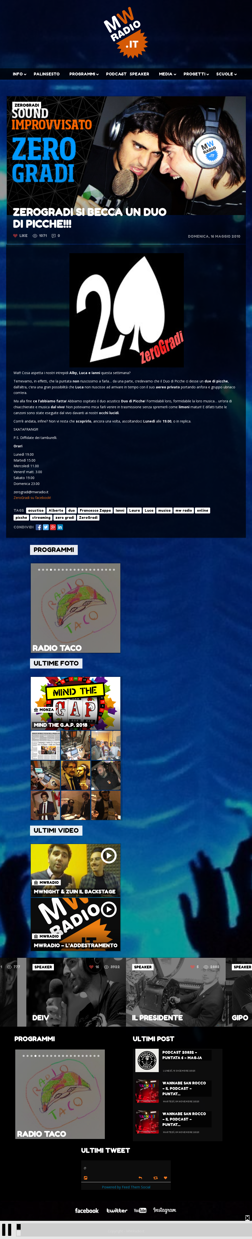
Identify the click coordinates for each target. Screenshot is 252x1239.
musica (164, 510)
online (202, 510)
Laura (134, 510)
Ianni (120, 510)
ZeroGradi (88, 517)
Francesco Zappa (95, 510)
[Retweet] (156, 1178)
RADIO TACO (57, 648)
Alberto (55, 510)
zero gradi (64, 517)
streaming (41, 517)
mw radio (183, 510)
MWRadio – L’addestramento (75, 945)
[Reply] (140, 1177)
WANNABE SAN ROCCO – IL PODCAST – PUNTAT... (184, 1088)
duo (71, 510)
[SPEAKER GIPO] (176, 1025)
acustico (36, 510)
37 (197, 967)
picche (21, 517)
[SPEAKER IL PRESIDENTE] (76, 1025)
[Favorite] (166, 1178)
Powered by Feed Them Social (126, 1187)
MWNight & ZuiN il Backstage (74, 892)
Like (23, 235)
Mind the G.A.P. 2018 (60, 725)
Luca (149, 510)
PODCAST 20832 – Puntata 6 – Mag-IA (182, 1055)
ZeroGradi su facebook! (32, 497)
